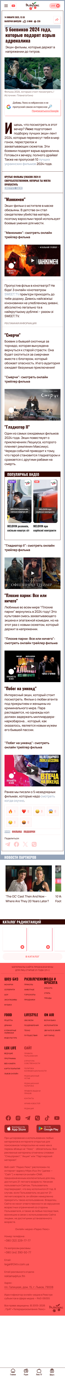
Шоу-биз (11, 979)
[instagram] (18, 1118)
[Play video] (32, 260)
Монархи (8, 984)
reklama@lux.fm (14, 1276)
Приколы (28, 984)
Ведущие (8, 1053)
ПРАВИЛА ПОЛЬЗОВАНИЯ (31, 1054)
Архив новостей (32, 1103)
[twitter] (25, 844)
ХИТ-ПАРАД (49, 1035)
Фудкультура (10, 1038)
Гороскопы (29, 994)
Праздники (29, 999)
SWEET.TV (12, 294)
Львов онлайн (11, 1073)
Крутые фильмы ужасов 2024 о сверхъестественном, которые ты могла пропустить (28, 180)
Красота (48, 988)
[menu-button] (6, 5)
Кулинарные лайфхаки (10, 1031)
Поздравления (31, 1025)
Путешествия (30, 1035)
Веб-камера (9, 1063)
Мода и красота (50, 980)
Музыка (8, 1004)
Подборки (29, 832)
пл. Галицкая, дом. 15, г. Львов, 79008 (28, 1287)
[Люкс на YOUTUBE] (13, 6)
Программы (10, 1058)
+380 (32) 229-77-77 (17, 1240)
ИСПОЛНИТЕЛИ (51, 1025)
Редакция (29, 1108)
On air (49, 1014)
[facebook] (16, 844)
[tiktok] (47, 1118)
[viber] (34, 844)
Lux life (10, 1048)
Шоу (6, 994)
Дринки (8, 1025)
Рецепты (8, 1020)
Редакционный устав (31, 1077)
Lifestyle (31, 1014)
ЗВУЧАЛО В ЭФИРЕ (52, 1030)
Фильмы (17, 832)
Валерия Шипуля (13, 21)
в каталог (33, 956)
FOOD (8, 1014)
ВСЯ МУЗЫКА (50, 1020)
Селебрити (9, 989)
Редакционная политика (31, 1084)
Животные (29, 989)
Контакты (29, 1098)
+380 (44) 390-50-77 (17, 1252)
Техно (27, 1030)
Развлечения (32, 979)
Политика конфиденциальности (32, 1069)
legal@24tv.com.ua (16, 1264)
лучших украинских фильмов (27, 161)
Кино (7, 832)
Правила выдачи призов (32, 1092)
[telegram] (8, 844)
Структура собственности (32, 1062)
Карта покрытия (12, 1068)
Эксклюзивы (10, 999)
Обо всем (28, 1020)
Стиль (47, 993)
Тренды (47, 998)
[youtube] (57, 1118)
